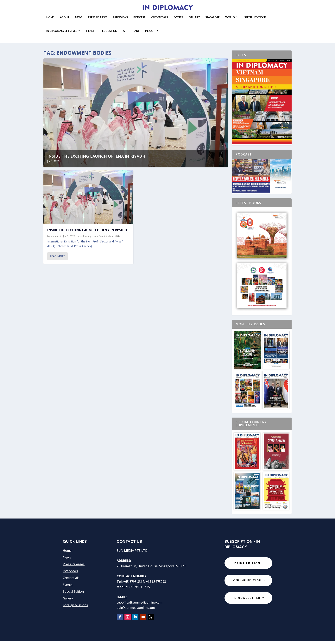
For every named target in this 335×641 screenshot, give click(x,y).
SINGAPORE (212, 17)
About (64, 17)
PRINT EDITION (247, 563)
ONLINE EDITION (247, 580)
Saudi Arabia (106, 236)
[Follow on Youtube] (143, 617)
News (78, 17)
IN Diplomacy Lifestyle (61, 31)
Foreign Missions (75, 605)
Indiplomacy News (88, 236)
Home (50, 17)
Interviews (120, 17)
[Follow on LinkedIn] (135, 617)
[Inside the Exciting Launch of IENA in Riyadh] (88, 197)
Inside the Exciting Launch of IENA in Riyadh (96, 156)
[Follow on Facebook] (120, 617)
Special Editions (255, 17)
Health (91, 31)
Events (68, 585)
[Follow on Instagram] (127, 617)
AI (124, 31)
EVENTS (178, 17)
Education (109, 31)
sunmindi (56, 236)
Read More (57, 256)
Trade (135, 31)
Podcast (139, 17)
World (230, 17)
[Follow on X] (151, 617)
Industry (151, 31)
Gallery (194, 17)
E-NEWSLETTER (247, 598)
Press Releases (97, 17)
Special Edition (73, 591)
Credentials (159, 17)
